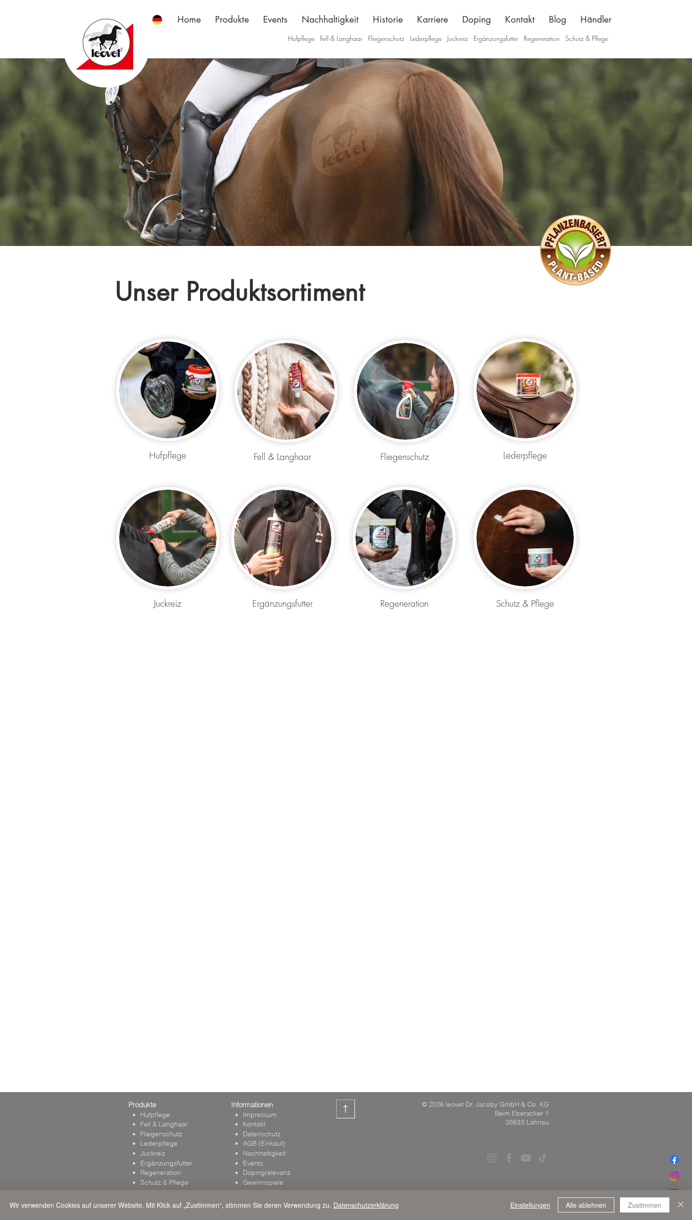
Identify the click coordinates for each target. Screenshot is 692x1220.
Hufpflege (302, 38)
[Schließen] (680, 1204)
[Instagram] (674, 1176)
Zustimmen (644, 1205)
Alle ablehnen (586, 1205)
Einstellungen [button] (530, 1205)
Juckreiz (457, 38)
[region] (167, 390)
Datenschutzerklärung (366, 1205)
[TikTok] (543, 1158)
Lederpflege (426, 38)
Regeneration (542, 38)
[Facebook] (674, 1159)
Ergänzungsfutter (496, 38)
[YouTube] (526, 1158)
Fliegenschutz (386, 38)
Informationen (252, 1104)
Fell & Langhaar (341, 38)
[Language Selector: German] (162, 19)
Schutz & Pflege (586, 38)
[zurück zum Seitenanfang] (345, 1109)
